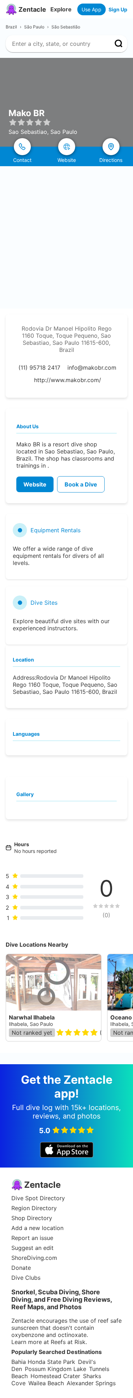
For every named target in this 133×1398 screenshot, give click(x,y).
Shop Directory (31, 1218)
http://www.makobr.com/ (67, 380)
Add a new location (37, 1227)
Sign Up (118, 9)
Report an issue (32, 1237)
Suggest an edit (32, 1247)
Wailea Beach (46, 1383)
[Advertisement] (66, 236)
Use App (91, 9)
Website (34, 484)
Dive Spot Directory (38, 1198)
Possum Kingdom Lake (55, 1368)
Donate (21, 1267)
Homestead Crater (55, 1376)
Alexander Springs (91, 1383)
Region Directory (34, 1208)
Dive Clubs (25, 1277)
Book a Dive (81, 484)
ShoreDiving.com (34, 1257)
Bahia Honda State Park (43, 1361)
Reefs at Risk (68, 1341)
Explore (61, 9)
